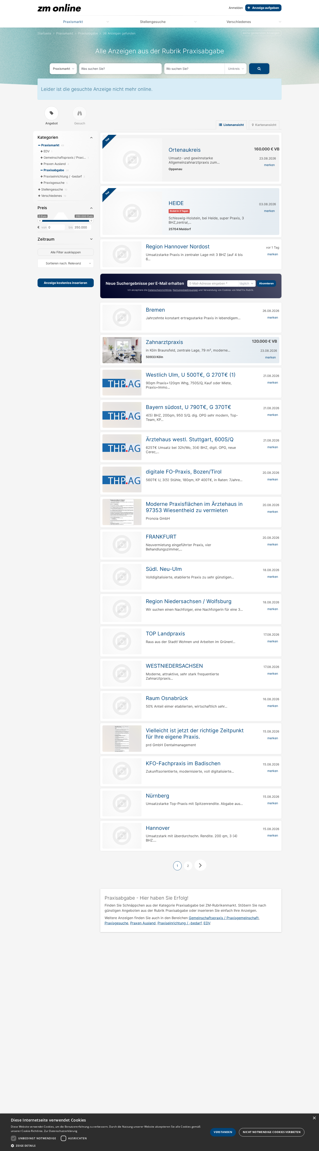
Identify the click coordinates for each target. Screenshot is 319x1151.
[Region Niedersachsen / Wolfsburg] (121, 609)
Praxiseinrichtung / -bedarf (180, 923)
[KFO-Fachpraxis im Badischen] (121, 771)
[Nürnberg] (121, 803)
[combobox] (120, 68)
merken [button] (269, 165)
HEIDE (176, 203)
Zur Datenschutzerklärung (60, 1131)
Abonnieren (266, 283)
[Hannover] (121, 836)
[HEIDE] (132, 213)
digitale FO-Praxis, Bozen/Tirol (184, 472)
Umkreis (234, 68)
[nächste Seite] (200, 865)
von (44, 227)
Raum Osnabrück (167, 698)
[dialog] (159, 1132)
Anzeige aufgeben (265, 8)
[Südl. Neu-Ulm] (121, 577)
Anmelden (236, 8)
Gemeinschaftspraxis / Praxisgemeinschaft (224, 918)
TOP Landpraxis (165, 633)
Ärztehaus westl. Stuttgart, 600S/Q (189, 439)
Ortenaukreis (185, 150)
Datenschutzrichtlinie (159, 290)
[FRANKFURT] (121, 544)
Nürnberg (157, 796)
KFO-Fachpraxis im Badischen (183, 763)
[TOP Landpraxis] (121, 641)
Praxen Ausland (143, 923)
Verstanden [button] (223, 1132)
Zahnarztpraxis (164, 342)
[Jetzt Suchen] (259, 68)
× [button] (314, 1118)
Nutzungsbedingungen (185, 290)
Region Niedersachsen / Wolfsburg (189, 601)
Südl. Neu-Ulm (164, 569)
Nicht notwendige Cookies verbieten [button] (272, 1132)
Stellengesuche (153, 22)
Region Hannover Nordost (178, 246)
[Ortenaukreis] (132, 160)
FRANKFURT (161, 537)
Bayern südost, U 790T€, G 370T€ (188, 407)
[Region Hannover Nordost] (121, 254)
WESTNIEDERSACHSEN (174, 666)
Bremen (155, 310)
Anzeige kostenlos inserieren (65, 283)
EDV (207, 923)
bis (71, 227)
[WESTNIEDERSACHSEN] (121, 674)
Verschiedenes (239, 22)
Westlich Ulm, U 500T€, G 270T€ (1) (191, 375)
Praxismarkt (73, 22)
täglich (244, 283)
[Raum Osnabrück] (121, 706)
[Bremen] (121, 317)
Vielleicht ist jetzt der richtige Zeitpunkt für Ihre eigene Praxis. (195, 733)
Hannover (158, 828)
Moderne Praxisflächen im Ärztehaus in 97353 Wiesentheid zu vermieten (194, 507)
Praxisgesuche (116, 923)
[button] (107, 1145)
